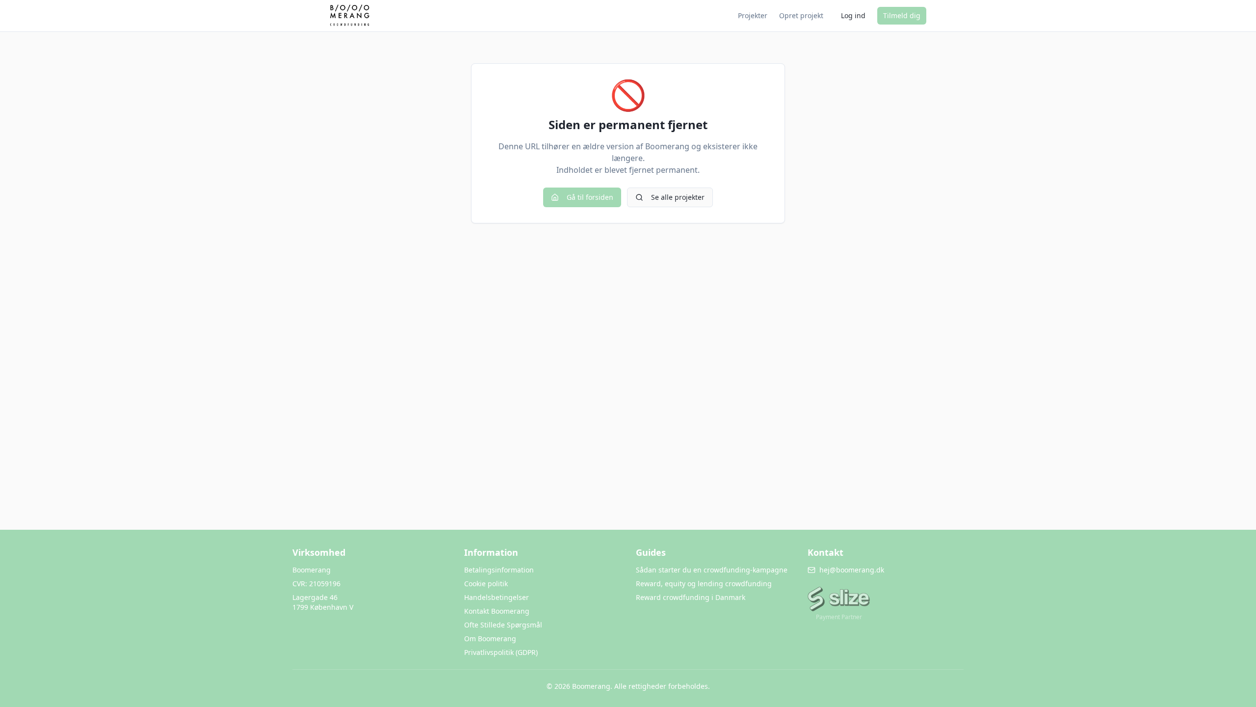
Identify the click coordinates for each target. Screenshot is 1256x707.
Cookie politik (486, 583)
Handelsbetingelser (496, 597)
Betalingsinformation (499, 569)
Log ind (853, 15)
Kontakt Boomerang (496, 611)
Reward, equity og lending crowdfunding (704, 583)
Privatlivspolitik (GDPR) (501, 652)
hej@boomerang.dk (851, 569)
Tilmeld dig (901, 15)
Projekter (752, 15)
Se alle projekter (678, 197)
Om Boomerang (490, 638)
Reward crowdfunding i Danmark (690, 597)
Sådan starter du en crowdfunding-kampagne (711, 569)
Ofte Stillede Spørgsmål (503, 624)
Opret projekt (801, 15)
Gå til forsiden (590, 197)
